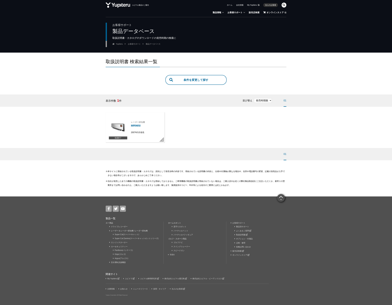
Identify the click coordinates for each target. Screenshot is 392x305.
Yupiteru (119, 44)
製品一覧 (110, 218)
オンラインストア (275, 12)
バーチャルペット (180, 231)
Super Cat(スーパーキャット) (127, 234)
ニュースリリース (140, 289)
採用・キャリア (159, 289)
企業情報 (111, 289)
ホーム (229, 5)
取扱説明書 (241, 235)
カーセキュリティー (119, 247)
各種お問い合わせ (243, 247)
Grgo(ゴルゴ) (120, 254)
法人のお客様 (270, 5)
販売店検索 (254, 12)
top (281, 199)
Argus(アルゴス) (121, 258)
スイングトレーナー (181, 247)
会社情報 (239, 5)
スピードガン (179, 250)
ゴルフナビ (178, 242)
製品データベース (153, 44)
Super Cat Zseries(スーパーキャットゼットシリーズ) (136, 238)
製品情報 (217, 12)
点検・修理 (240, 243)
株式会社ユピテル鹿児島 (174, 279)
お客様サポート (235, 12)
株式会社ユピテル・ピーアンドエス (207, 279)
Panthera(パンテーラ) (124, 250)
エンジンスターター (119, 242)
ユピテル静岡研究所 (148, 279)
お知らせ (124, 289)
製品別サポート (242, 227)
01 (285, 100)
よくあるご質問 (242, 231)
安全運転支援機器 (118, 262)
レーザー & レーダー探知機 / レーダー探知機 (129, 231)
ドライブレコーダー (119, 227)
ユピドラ (129, 279)
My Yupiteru (252, 5)
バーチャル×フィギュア (183, 235)
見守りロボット (179, 227)
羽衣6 (172, 255)
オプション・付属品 (244, 239)
